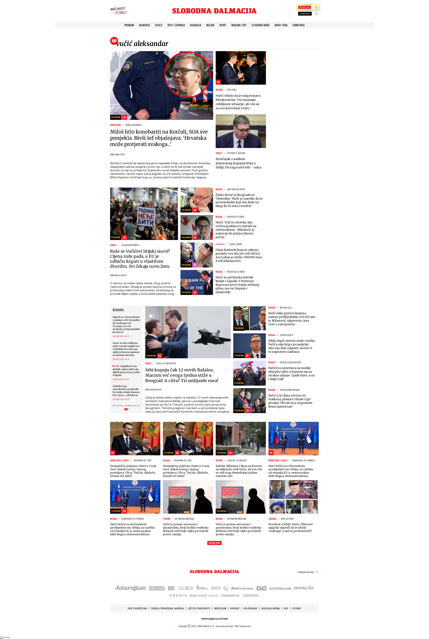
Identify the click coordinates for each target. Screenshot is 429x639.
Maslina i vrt (239, 25)
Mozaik (210, 25)
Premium (129, 25)
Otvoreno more (260, 25)
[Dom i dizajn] (261, 588)
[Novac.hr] (304, 588)
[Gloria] (215, 588)
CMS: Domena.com (242, 626)
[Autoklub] (280, 588)
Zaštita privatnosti (199, 608)
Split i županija (176, 25)
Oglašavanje (250, 608)
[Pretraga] (316, 13)
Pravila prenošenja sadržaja (167, 608)
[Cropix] (178, 595)
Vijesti (158, 25)
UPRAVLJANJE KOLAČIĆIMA (214, 618)
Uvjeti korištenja (137, 608)
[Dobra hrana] (242, 588)
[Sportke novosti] (171, 588)
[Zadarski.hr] (230, 595)
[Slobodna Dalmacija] (214, 10)
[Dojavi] (118, 11)
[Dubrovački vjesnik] (204, 595)
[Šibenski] (251, 595)
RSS (286, 608)
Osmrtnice (299, 25)
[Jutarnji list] (130, 588)
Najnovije (144, 25)
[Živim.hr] (202, 588)
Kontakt (235, 608)
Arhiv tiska (281, 25)
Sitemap (296, 608)
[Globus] (185, 588)
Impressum (220, 608)
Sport (222, 25)
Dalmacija (195, 25)
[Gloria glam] (226, 588)
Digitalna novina (270, 608)
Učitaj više (214, 542)
